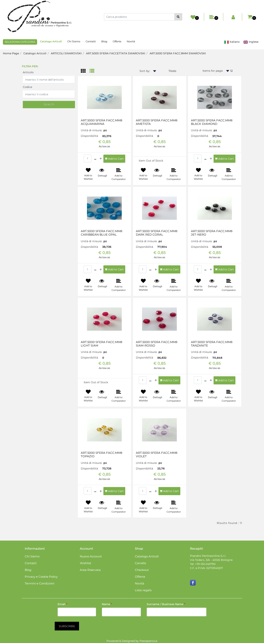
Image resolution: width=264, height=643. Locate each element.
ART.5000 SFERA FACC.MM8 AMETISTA (156, 122)
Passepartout (149, 641)
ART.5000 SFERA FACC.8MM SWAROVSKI (178, 53)
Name (107, 604)
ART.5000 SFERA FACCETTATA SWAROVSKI (115, 53)
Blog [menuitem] (104, 41)
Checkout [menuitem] (142, 570)
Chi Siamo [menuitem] (73, 41)
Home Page (11, 53)
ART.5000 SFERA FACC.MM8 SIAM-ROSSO (156, 343)
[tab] (85, 71)
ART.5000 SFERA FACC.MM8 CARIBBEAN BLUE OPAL (101, 232)
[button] (178, 16)
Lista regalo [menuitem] (143, 590)
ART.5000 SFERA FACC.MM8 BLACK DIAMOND (211, 122)
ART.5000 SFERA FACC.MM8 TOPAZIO (101, 454)
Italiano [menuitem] (234, 41)
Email (62, 604)
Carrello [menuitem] (140, 563)
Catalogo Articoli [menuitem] (51, 41)
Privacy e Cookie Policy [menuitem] (41, 576)
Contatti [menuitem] (91, 41)
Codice (27, 87)
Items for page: (213, 70)
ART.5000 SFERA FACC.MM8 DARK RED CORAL (156, 232)
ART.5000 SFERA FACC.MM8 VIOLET (156, 454)
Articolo (28, 72)
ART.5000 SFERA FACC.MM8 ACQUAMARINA (101, 122)
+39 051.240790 (205, 564)
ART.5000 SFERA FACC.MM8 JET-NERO (211, 232)
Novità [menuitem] (131, 41)
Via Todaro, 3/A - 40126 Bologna (211, 560)
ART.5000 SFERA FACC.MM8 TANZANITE (211, 343)
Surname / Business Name (166, 604)
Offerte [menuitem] (117, 41)
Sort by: (145, 71)
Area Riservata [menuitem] (90, 570)
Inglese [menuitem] (253, 41)
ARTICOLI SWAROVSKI (66, 53)
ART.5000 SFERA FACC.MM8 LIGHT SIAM (101, 343)
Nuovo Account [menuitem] (91, 556)
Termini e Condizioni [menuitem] (39, 583)
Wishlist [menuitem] (85, 563)
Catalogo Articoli (34, 53)
